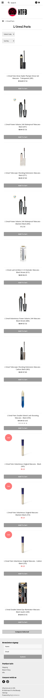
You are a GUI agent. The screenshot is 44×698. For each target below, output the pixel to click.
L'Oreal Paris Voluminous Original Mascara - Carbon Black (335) (23, 562)
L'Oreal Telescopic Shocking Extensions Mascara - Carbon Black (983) (23, 368)
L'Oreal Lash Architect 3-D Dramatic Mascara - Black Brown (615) (23, 271)
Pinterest (7, 681)
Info (3, 672)
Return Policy (6, 670)
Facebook (3, 681)
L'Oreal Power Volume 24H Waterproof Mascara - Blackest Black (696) (23, 222)
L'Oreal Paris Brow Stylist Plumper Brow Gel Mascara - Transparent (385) (23, 77)
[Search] (8, 2)
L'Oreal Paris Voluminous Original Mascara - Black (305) (23, 465)
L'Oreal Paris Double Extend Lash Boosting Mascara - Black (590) (23, 416)
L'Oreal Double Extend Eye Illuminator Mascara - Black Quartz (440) (23, 610)
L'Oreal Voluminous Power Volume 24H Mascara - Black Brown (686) (23, 319)
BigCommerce (14, 695)
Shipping (5, 667)
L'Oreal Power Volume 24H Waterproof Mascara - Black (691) (23, 125)
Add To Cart (22, 89)
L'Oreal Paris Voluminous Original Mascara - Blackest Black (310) (23, 513)
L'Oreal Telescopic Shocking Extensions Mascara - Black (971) (23, 174)
